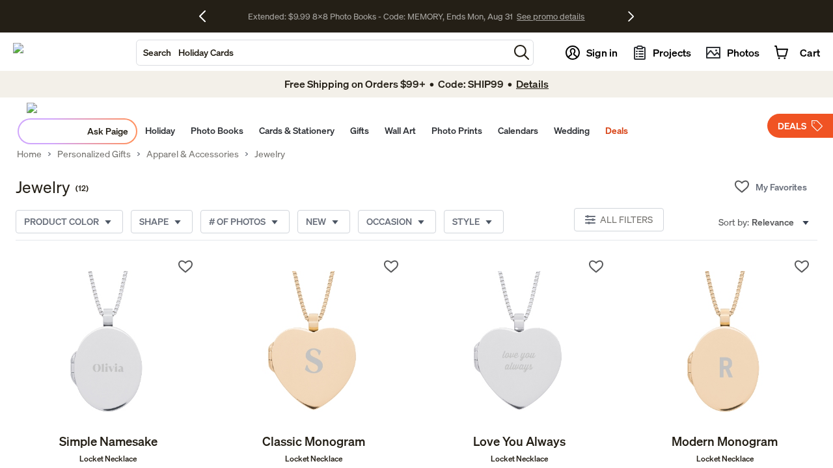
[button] (521, 52)
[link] (108, 342)
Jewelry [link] (269, 154)
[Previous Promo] (207, 16)
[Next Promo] (631, 16)
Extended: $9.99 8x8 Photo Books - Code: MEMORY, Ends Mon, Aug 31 (380, 16)
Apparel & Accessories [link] (192, 154)
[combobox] (323, 52)
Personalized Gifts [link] (94, 154)
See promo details (550, 16)
